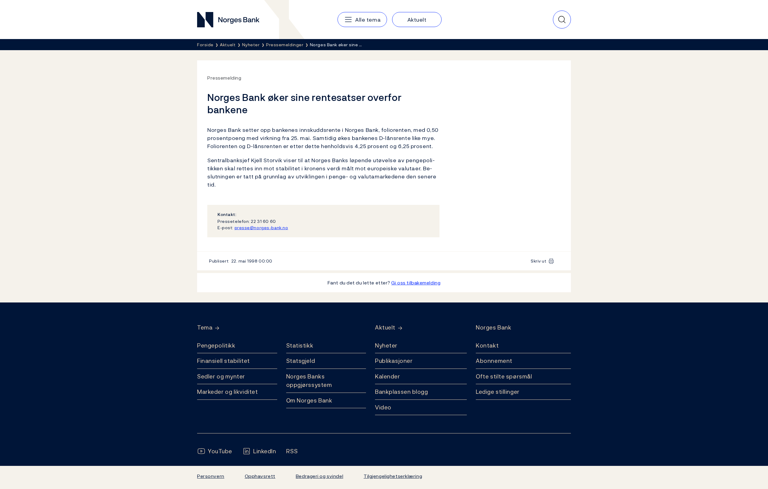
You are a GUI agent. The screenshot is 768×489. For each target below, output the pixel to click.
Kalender (387, 376)
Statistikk (300, 345)
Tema (204, 327)
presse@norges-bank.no (261, 227)
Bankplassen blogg (401, 391)
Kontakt (487, 345)
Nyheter (386, 345)
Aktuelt (385, 327)
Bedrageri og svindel (319, 476)
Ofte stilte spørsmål (504, 376)
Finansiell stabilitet (223, 361)
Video (383, 407)
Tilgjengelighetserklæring (393, 476)
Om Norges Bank (309, 400)
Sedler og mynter (221, 376)
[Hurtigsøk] (562, 20)
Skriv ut (539, 261)
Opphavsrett (260, 476)
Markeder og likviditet (227, 391)
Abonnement (494, 361)
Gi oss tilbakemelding (415, 282)
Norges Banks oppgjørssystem (309, 380)
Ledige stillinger (498, 391)
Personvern (210, 476)
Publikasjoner (393, 361)
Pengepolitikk (216, 345)
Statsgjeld (300, 361)
